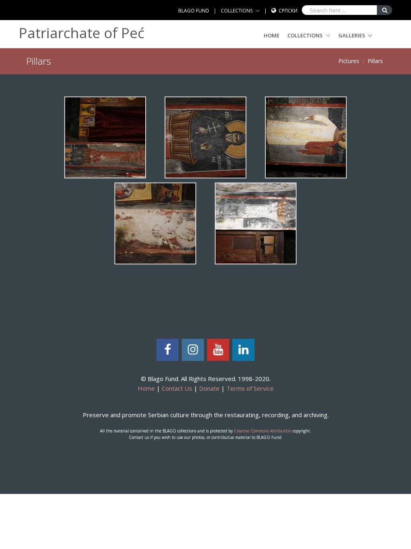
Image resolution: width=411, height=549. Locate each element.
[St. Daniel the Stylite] (105, 137)
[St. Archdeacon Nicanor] (306, 137)
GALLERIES (351, 35)
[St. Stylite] (256, 222)
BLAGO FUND (193, 10)
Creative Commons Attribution (262, 431)
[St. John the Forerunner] (155, 222)
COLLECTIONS (237, 10)
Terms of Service (250, 388)
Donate (209, 388)
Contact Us (177, 388)
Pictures (348, 61)
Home (271, 35)
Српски (288, 10)
